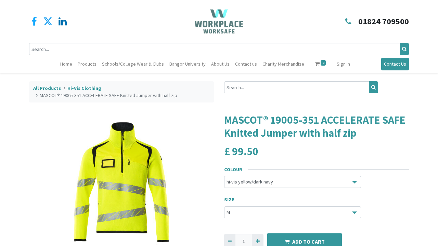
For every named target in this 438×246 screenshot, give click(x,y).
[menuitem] (66, 64)
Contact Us (395, 64)
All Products (47, 88)
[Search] (404, 49)
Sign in (343, 64)
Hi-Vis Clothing (84, 88)
